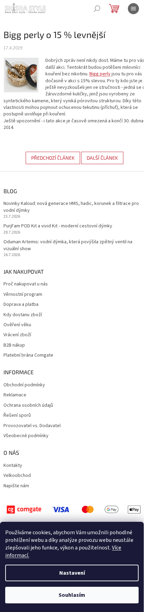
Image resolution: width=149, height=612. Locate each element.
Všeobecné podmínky (26, 436)
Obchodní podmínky (24, 385)
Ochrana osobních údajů (28, 405)
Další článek (102, 158)
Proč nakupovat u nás (25, 284)
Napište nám (16, 486)
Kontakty (12, 465)
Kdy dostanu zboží (22, 315)
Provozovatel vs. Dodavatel (32, 426)
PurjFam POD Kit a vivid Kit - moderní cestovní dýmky (57, 226)
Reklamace (14, 395)
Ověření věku (17, 325)
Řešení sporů (17, 415)
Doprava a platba (20, 304)
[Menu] (133, 9)
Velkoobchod (17, 475)
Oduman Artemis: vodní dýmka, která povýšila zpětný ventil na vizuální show (67, 245)
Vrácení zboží (17, 335)
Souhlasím (72, 595)
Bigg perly (100, 73)
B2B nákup (14, 345)
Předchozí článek (52, 158)
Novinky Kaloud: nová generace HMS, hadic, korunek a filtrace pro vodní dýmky (71, 207)
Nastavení (72, 573)
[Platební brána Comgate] (74, 509)
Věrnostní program (22, 294)
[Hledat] (97, 9)
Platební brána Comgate (28, 355)
